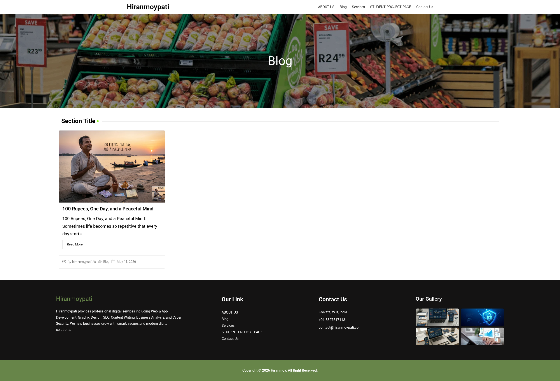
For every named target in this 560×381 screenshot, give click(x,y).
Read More (75, 244)
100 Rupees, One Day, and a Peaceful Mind (107, 209)
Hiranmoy (278, 370)
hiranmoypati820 (84, 262)
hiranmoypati (148, 7)
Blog (106, 262)
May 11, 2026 (126, 262)
